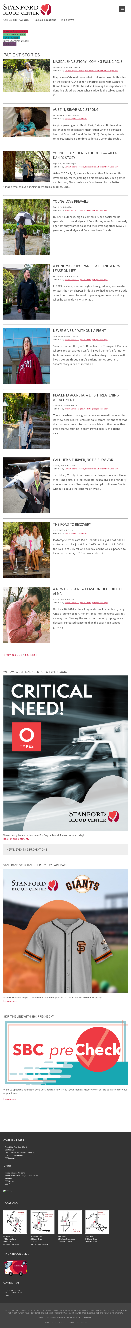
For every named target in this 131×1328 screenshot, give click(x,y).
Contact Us (9, 1150)
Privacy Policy (50, 1322)
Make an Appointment (15, 31)
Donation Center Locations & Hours (19, 1152)
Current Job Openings (14, 1155)
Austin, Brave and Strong (76, 109)
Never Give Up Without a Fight (79, 330)
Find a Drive (67, 20)
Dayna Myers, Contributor (76, 118)
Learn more (9, 1099)
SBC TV (8, 1184)
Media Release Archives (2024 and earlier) (21, 1175)
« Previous (9, 655)
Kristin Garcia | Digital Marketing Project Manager (86, 210)
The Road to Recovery (72, 524)
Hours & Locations (44, 20)
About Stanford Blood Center (17, 1147)
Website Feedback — (67, 1322)
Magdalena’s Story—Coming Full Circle (87, 61)
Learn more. (10, 1001)
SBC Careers (9, 44)
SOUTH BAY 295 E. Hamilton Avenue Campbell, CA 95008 (66, 1239)
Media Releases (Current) (15, 1173)
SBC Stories (9, 1181)
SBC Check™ (11, 37)
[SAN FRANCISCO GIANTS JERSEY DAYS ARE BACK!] (65, 992)
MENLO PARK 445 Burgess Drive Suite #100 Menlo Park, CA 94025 (11, 1240)
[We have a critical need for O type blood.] (65, 830)
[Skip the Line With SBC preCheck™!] (65, 1084)
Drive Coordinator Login (16, 40)
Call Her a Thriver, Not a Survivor (83, 459)
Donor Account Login (14, 34)
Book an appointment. (16, 838)
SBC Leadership (11, 1158)
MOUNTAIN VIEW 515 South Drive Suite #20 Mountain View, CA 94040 (40, 1240)
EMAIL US (8, 1295)
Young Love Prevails (71, 201)
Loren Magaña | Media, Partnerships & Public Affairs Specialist (91, 70)
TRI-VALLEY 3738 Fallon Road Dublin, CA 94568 (91, 1239)
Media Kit (8, 1178)
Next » (33, 655)
